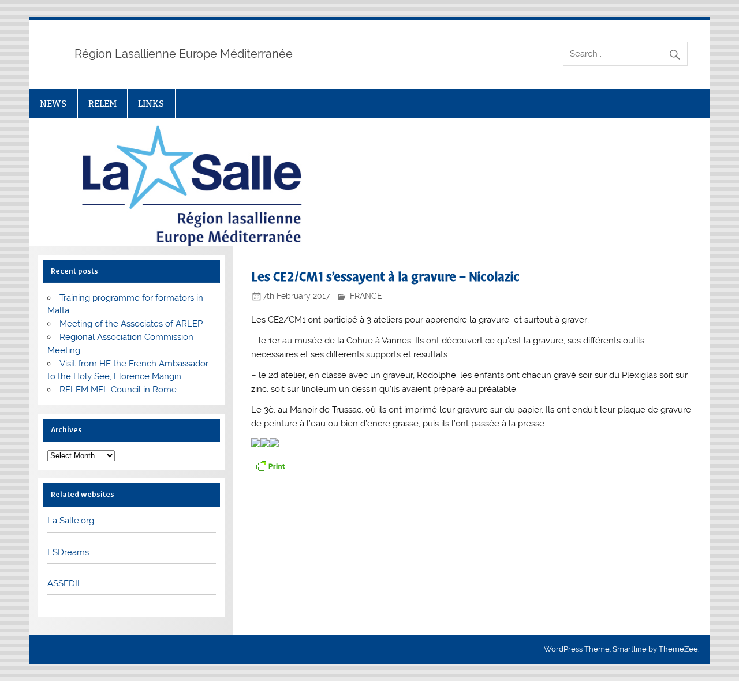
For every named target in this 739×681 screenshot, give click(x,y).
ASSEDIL (65, 583)
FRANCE (366, 296)
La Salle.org (70, 520)
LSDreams (68, 552)
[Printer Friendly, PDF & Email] (270, 465)
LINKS (151, 103)
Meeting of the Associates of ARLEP (131, 324)
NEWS (53, 103)
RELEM (102, 103)
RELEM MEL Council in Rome (118, 389)
